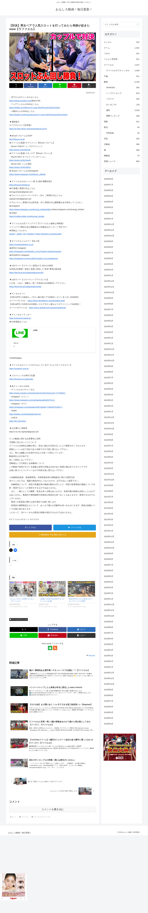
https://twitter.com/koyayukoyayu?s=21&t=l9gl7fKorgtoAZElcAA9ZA (38, 115)
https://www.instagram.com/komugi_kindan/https (30, 209)
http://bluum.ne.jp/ (17, 139)
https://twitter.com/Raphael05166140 (25, 414)
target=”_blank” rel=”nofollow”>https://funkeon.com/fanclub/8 (35, 234)
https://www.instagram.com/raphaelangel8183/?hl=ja (31, 400)
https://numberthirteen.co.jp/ (21, 244)
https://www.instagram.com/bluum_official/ (27, 174)
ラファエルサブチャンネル (19, 619)
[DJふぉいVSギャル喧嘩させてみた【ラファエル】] (22, 589)
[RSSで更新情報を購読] (55, 648)
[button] (89, 85)
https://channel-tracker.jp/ (20, 318)
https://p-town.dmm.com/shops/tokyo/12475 (28, 129)
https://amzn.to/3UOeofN (20, 160)
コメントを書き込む (52, 809)
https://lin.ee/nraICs (17, 421)
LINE (35, 330)
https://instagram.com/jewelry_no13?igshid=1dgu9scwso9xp (35, 251)
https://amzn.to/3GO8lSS (20, 167)
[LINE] (20, 333)
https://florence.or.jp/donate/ (21, 379)
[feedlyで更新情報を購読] (50, 648)
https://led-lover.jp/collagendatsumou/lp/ (26, 273)
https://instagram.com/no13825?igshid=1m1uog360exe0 (33, 258)
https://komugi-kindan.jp (19, 185)
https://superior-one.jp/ (19, 369)
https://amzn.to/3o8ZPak (19, 150)
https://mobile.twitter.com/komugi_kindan (26, 216)
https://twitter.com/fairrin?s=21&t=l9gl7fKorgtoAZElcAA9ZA (34, 108)
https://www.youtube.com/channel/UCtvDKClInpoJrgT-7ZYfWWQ (37, 393)
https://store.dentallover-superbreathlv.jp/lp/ (46, 301)
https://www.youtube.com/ (20, 101)
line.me (16, 344)
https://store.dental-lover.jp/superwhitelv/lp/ (47, 308)
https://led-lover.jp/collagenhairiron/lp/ (25, 287)
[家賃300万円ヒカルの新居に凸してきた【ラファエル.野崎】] (81, 589)
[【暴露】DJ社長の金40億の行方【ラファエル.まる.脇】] (52, 589)
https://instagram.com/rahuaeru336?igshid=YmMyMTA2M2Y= (36, 407)
